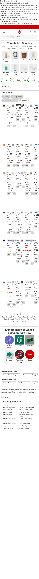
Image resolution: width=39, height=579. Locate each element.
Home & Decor (13, 5)
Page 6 (31, 317)
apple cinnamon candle (26, 421)
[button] (20, 105)
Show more (6, 397)
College (7, 3)
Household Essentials (17, 7)
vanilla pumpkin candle (26, 409)
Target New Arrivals (6, 1)
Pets (16, 9)
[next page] (24, 314)
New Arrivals (19, 17)
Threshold (8, 121)
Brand (26, 80)
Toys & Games (10, 11)
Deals (6, 17)
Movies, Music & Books (12, 13)
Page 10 (17, 319)
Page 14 (17, 321)
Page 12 (29, 319)
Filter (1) (8, 80)
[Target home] (19, 32)
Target (4, 46)
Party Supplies (24, 13)
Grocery (7, 7)
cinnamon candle (8, 428)
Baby (25, 7)
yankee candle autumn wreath (26, 415)
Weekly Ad (31, 19)
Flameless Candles (28, 375)
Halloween (13, 3)
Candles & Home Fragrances (11, 375)
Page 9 (12, 319)
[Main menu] (4, 32)
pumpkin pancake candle (10, 421)
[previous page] (14, 314)
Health (20, 9)
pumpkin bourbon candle (10, 426)
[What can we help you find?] (19, 37)
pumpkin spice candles (9, 423)
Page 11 (23, 319)
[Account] (30, 32)
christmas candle (24, 428)
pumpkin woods (7, 414)
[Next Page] (36, 80)
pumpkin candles (24, 412)
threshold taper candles (26, 426)
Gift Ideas (32, 13)
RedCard (13, 23)
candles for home (10, 383)
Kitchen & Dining (23, 5)
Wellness (25, 9)
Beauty (29, 7)
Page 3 (15, 317)
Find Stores (28, 23)
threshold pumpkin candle (27, 407)
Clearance (11, 17)
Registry (8, 23)
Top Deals (12, 19)
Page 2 (10, 317)
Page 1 (4, 317)
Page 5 (25, 317)
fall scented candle (25, 423)
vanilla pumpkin (7, 409)
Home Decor (24, 46)
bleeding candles (8, 405)
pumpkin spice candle (9, 418)
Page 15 (23, 321)
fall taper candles (24, 405)
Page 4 (20, 317)
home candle (25, 383)
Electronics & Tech (21, 11)
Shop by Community (10, 15)
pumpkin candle (7, 412)
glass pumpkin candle (9, 407)
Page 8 (6, 319)
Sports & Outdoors (9, 9)
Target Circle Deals (22, 19)
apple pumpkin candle (26, 418)
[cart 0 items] (35, 32)
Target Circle (20, 23)
